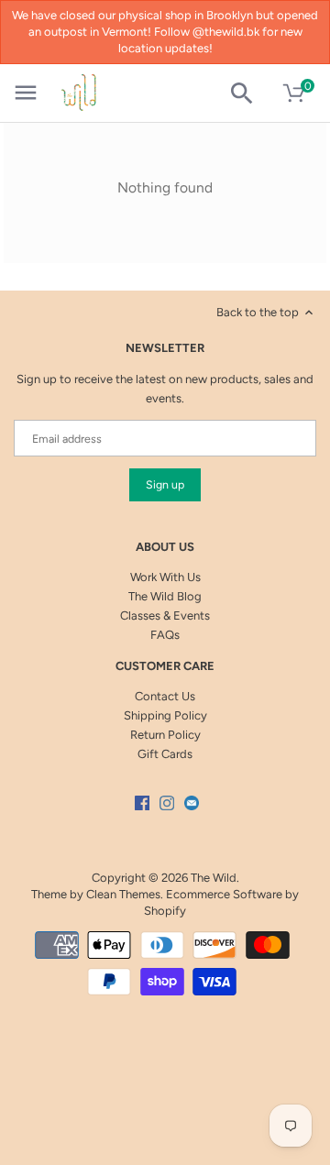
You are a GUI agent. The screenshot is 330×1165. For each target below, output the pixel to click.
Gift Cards (165, 754)
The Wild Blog (165, 596)
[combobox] (248, 93)
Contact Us (165, 696)
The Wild (213, 878)
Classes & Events (165, 615)
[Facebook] (142, 803)
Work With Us (165, 577)
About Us (165, 547)
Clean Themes (123, 894)
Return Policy (165, 735)
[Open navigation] (25, 92)
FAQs (165, 635)
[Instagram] (167, 803)
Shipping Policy (165, 715)
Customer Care (165, 666)
